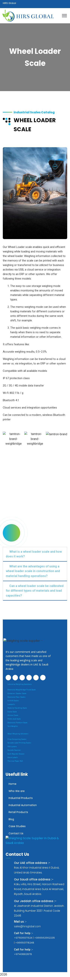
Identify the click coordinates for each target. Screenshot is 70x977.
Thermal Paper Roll (15, 761)
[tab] (35, 554)
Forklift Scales (13, 701)
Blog (11, 819)
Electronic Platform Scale (17, 723)
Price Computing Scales (16, 739)
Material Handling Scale (17, 708)
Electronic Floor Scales (16, 697)
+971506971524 (23, 938)
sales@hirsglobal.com (27, 926)
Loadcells (11, 704)
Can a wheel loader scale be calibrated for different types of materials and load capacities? (34, 590)
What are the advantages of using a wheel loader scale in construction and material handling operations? (33, 571)
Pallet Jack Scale (14, 719)
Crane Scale (12, 712)
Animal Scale (12, 715)
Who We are (17, 791)
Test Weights (12, 726)
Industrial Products (21, 798)
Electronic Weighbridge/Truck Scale (21, 690)
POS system (12, 747)
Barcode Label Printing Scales (19, 743)
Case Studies (17, 826)
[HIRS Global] (28, 15)
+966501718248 (24, 942)
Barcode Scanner (14, 750)
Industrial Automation (23, 805)
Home (12, 784)
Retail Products (18, 812)
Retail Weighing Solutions (17, 734)
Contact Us (16, 833)
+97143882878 (23, 954)
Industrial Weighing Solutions (19, 684)
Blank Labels (12, 757)
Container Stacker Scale (16, 693)
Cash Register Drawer (16, 754)
